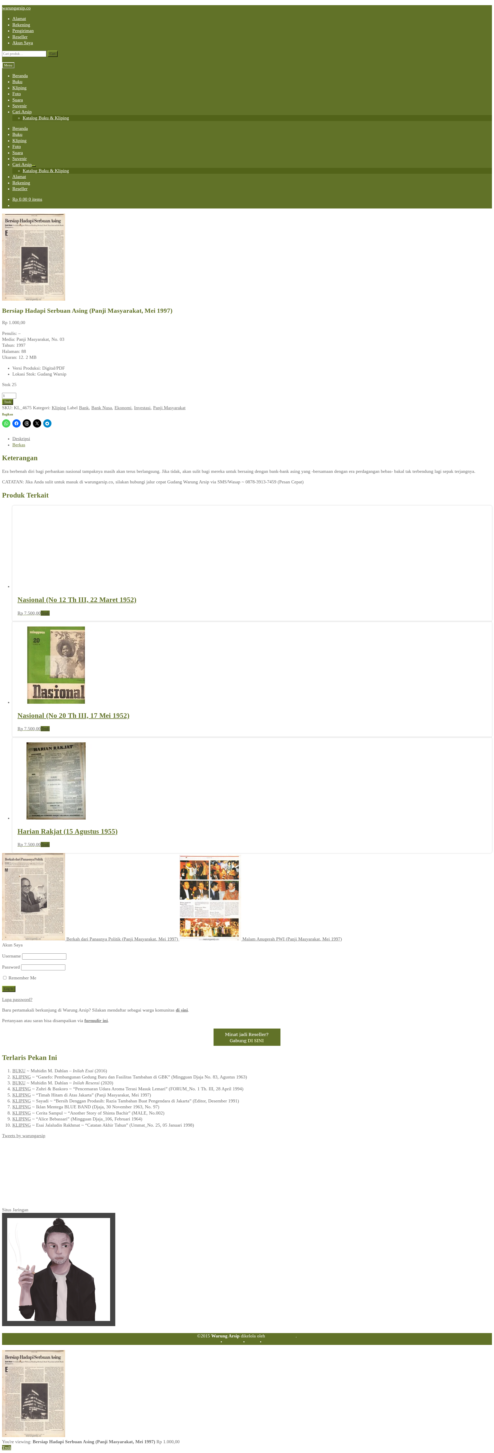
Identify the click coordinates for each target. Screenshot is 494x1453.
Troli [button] (45, 613)
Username (11, 956)
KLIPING (21, 1077)
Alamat (19, 18)
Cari (53, 54)
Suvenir (19, 105)
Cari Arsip (22, 111)
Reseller (20, 36)
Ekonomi (122, 407)
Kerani (252, 1341)
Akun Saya (22, 42)
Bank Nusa (101, 407)
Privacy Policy (276, 1341)
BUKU (18, 1070)
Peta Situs (232, 1341)
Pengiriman (23, 30)
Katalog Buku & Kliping (46, 117)
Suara (17, 99)
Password (11, 967)
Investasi (142, 407)
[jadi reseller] (247, 1044)
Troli (7, 402)
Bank (84, 407)
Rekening (21, 24)
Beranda (20, 75)
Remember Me (21, 977)
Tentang (211, 1341)
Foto (16, 93)
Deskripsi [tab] (21, 438)
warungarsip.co (16, 8)
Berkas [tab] (18, 444)
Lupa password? (17, 999)
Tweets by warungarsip (23, 1135)
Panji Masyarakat (169, 407)
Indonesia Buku (281, 1335)
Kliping (19, 87)
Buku (17, 81)
